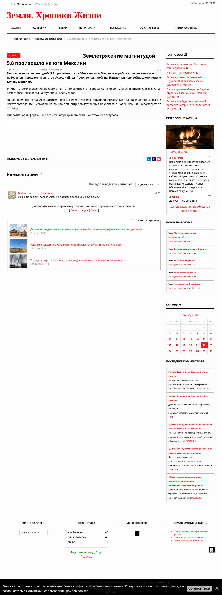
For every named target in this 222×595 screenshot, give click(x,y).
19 (183, 345)
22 (204, 345)
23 (211, 345)
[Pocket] (159, 159)
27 (190, 351)
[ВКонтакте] (149, 159)
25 (177, 351)
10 (170, 339)
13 (190, 339)
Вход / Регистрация (21, 4)
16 (211, 339)
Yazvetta (86, 556)
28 (197, 351)
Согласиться (199, 588)
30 (211, 351)
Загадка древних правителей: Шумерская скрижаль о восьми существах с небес (185, 81)
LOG (193, 241)
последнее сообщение (178, 241)
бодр (99, 552)
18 (177, 345)
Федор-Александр (82, 552)
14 (197, 339)
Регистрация (79, 210)
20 (190, 345)
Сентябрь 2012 (190, 315)
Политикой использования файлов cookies (57, 591)
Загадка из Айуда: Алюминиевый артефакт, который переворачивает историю (188, 105)
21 (197, 345)
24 (170, 351)
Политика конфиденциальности (189, 540)
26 (183, 351)
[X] (154, 159)
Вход (94, 210)
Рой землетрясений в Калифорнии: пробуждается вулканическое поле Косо (76, 244)
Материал (46, 193)
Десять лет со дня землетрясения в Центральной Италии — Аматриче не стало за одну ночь (86, 229)
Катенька (196, 288)
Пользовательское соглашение (188, 537)
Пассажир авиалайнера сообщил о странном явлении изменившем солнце (188, 93)
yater (194, 253)
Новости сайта (22, 38)
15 (204, 339)
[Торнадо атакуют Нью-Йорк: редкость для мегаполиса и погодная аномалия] (18, 267)
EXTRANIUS (191, 441)
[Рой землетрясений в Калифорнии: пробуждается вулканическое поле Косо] (18, 252)
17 (170, 345)
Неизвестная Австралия (181, 72)
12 (183, 339)
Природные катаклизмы (48, 38)
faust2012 (206, 388)
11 (177, 339)
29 (204, 351)
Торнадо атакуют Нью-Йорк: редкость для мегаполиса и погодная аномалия (76, 260)
